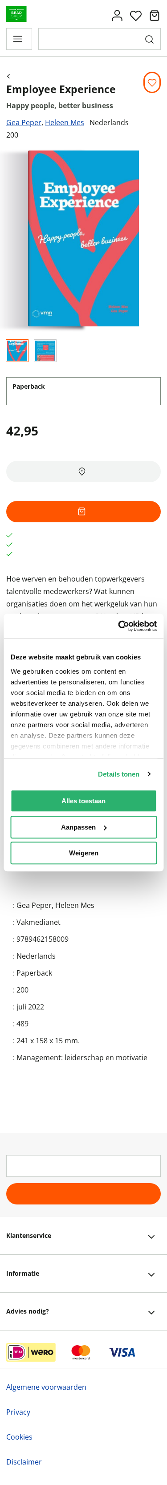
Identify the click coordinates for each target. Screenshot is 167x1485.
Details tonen (118, 774)
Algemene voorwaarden (46, 1387)
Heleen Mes (64, 122)
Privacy (18, 1412)
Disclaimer (24, 1462)
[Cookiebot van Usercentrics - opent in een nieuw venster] (119, 626)
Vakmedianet (38, 922)
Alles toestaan (83, 801)
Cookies (19, 1437)
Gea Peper (23, 122)
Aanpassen (78, 827)
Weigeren (83, 853)
